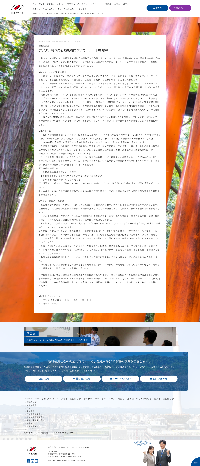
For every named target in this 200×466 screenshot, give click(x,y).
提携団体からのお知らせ (44, 9)
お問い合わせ (42, 433)
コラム (117, 4)
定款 (29, 408)
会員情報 (31, 423)
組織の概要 (32, 405)
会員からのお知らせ (67, 9)
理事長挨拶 (32, 402)
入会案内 (31, 411)
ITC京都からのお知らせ (77, 4)
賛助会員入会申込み (36, 417)
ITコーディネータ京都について (47, 4)
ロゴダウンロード (35, 429)
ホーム (41, 42)
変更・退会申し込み (36, 420)
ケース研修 (106, 4)
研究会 (126, 4)
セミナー (94, 4)
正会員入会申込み (35, 414)
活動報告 (83, 9)
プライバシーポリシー (62, 433)
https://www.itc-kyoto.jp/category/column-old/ (68, 13)
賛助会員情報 (33, 426)
